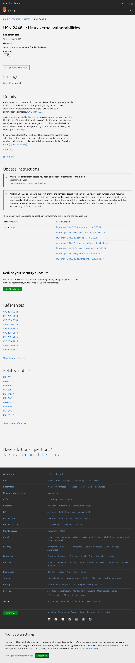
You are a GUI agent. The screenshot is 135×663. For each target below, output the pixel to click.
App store (52, 512)
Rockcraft (51, 565)
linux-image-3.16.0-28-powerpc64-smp (74, 248)
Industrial (65, 601)
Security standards (93, 546)
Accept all (42, 655)
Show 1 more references (14, 358)
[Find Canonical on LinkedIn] (63, 620)
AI (48, 591)
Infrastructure (64, 591)
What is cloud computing (59, 537)
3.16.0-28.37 (95, 227)
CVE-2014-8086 (10, 328)
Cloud (6, 537)
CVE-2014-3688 (10, 345)
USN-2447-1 (8, 402)
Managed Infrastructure (84, 591)
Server (61, 572)
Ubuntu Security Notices (16, 19)
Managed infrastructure (14, 493)
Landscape (8, 556)
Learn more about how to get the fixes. (28, 183)
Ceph (5, 480)
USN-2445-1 (8, 411)
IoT (4, 512)
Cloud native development (76, 595)
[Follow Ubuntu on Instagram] (70, 620)
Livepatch (77, 546)
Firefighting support (113, 578)
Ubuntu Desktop (11, 524)
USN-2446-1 (8, 406)
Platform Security (55, 546)
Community (78, 505)
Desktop (51, 572)
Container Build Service (117, 562)
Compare (74, 556)
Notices (115, 546)
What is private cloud (83, 537)
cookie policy (92, 648)
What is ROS (64, 505)
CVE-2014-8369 (10, 320)
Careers (74, 612)
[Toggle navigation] (131, 10)
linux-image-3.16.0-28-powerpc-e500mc (74, 243)
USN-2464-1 (8, 389)
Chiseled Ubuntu (77, 562)
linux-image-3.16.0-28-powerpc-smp (72, 259)
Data (53, 591)
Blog (82, 612)
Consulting (79, 480)
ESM (68, 546)
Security (7, 546)
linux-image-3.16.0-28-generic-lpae (72, 253)
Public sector (77, 601)
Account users (73, 578)
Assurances (52, 550)
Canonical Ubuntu (11, 3)
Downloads (8, 572)
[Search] (123, 3)
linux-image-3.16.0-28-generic (70, 238)
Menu (130, 3)
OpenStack (8, 474)
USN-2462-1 (8, 398)
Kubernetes (8, 487)
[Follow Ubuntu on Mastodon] (49, 620)
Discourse (96, 578)
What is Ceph (53, 480)
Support (59, 474)
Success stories (65, 518)
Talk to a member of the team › (31, 454)
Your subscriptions (55, 578)
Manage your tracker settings (19, 655)
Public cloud (60, 540)
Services (79, 518)
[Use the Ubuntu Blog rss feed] (91, 620)
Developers (68, 524)
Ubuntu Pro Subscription (58, 584)
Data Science (66, 499)
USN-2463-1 (8, 394)
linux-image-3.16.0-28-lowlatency (71, 227)
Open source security (107, 591)
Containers (8, 562)
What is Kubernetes (56, 487)
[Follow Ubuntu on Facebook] (56, 620)
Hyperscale (52, 531)
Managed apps (54, 493)
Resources (100, 487)
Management (84, 512)
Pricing (86, 578)
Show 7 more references (14, 423)
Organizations (53, 524)
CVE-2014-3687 (10, 349)
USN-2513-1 (8, 381)
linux (5, 83)
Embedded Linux (67, 512)
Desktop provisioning (83, 584)
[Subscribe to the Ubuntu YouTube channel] (77, 620)
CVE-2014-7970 (10, 333)
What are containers (56, 562)
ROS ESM (51, 505)
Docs (88, 480)
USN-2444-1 (8, 415)
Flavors (79, 524)
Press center (104, 612)
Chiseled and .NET (95, 562)
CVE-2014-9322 (35, 112)
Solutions (7, 591)
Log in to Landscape (105, 556)
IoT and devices (54, 595)
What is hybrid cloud (104, 537)
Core (75, 572)
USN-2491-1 (8, 385)
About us (51, 612)
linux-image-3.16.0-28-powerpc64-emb (74, 232)
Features (51, 518)
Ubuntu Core (9, 518)
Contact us (10, 613)
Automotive (53, 601)
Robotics (7, 505)
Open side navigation (17, 67)
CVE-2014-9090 (10, 316)
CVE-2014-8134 (18, 129)
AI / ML (6, 499)
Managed (66, 480)
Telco (88, 601)
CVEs (107, 546)
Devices (99, 584)
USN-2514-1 (8, 377)
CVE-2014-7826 (19, 144)
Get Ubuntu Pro (12, 289)
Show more (8, 157)
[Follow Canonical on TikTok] (84, 620)
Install (50, 474)
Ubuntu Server (10, 531)
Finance (96, 601)
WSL (69, 572)
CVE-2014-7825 (10, 341)
